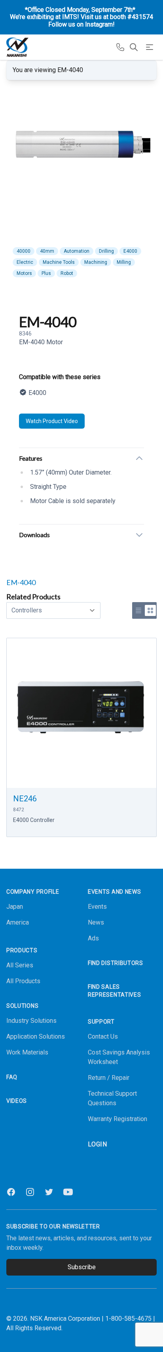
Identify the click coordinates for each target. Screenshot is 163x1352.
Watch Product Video (52, 421)
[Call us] (120, 47)
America (17, 922)
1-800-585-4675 (128, 1318)
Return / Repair (108, 1077)
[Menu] (149, 47)
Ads (93, 938)
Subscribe (82, 1267)
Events (97, 906)
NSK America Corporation (65, 1318)
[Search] (134, 47)
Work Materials (27, 1052)
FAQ (11, 1077)
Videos (16, 1101)
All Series (19, 965)
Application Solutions (35, 1036)
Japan (14, 906)
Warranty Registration (117, 1119)
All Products (23, 981)
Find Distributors (115, 963)
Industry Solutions (31, 1020)
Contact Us (103, 1036)
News (96, 922)
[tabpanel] (81, 154)
